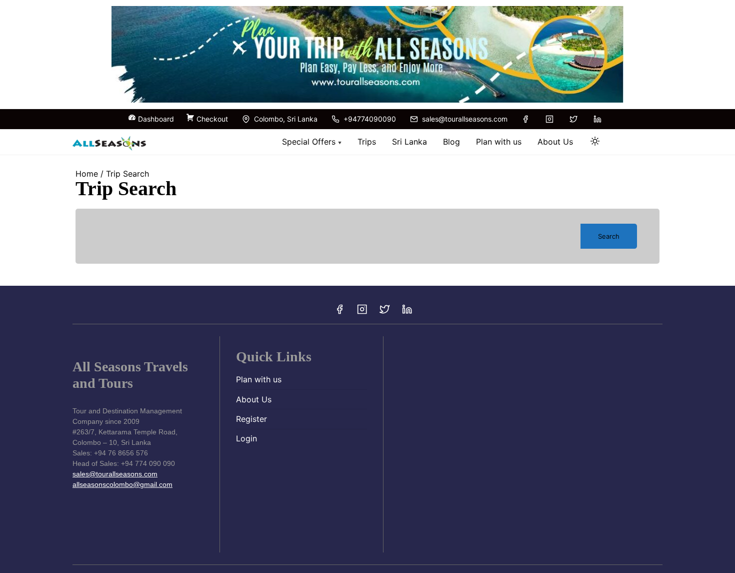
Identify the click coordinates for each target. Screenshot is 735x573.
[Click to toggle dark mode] (595, 141)
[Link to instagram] (550, 119)
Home (87, 174)
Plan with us (259, 379)
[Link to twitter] (574, 119)
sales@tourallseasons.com (464, 119)
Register (251, 419)
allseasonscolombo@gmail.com (122, 484)
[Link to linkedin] (598, 119)
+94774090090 (369, 119)
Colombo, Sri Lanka (285, 119)
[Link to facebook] (526, 119)
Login (246, 438)
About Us (254, 399)
